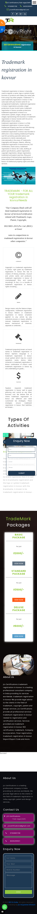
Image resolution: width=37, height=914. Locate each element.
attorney (14, 758)
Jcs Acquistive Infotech (26, 905)
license (19, 760)
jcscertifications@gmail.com (19, 10)
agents (20, 758)
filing (8, 758)
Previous (2, 39)
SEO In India (13, 902)
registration (28, 758)
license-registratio (29, 760)
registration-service (14, 753)
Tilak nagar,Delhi (19, 819)
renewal (3, 760)
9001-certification (26, 763)
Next (35, 39)
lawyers (3, 758)
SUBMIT (21, 473)
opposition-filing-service (19, 756)
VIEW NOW (18, 563)
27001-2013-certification (19, 768)
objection (32, 756)
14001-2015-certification (9, 765)
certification (4, 763)
